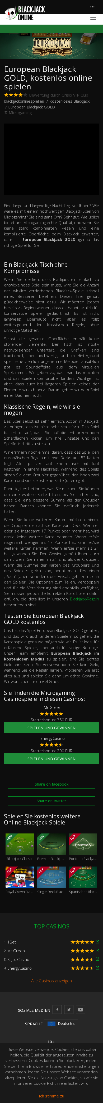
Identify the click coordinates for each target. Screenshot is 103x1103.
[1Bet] (97, 941)
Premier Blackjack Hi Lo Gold (51, 847)
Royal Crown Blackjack (20, 880)
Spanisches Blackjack (83, 880)
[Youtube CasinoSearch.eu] (80, 1009)
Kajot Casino (18, 959)
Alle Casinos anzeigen (51, 981)
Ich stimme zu (51, 1096)
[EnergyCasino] (97, 968)
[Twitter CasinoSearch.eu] (68, 1009)
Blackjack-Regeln (84, 598)
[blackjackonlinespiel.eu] (24, 12)
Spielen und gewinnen (51, 727)
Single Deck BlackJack (51, 880)
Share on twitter (51, 800)
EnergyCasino (52, 738)
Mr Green (52, 707)
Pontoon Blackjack (83, 847)
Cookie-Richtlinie (48, 1083)
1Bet (11, 942)
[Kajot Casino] (97, 959)
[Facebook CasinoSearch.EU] (57, 1009)
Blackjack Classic (19, 847)
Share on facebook (51, 784)
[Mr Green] (97, 950)
